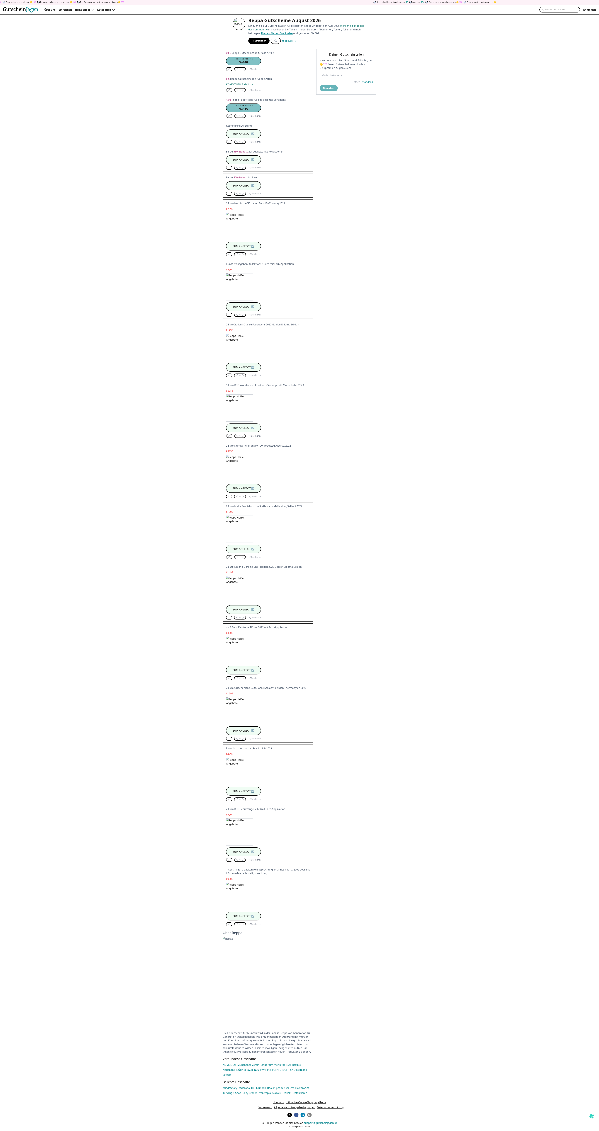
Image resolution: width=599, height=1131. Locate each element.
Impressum (265, 1107)
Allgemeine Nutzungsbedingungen (294, 1107)
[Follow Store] (276, 41)
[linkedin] (302, 1114)
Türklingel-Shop (232, 1093)
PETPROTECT (279, 1070)
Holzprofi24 (302, 1088)
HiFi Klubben (258, 1088)
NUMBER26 (229, 1065)
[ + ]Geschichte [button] (254, 69)
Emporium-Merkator (273, 1065)
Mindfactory (230, 1088)
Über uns (278, 1102)
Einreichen (260, 40)
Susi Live (289, 1088)
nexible (296, 1065)
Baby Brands (250, 1093)
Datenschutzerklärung (330, 1107)
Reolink (286, 1093)
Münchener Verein (248, 1065)
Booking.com (275, 1088)
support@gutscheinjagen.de (320, 1123)
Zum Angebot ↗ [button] (243, 133)
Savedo (227, 1075)
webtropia (265, 1093)
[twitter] (289, 1114)
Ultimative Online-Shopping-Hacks (306, 1102)
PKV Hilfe (265, 1070)
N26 (288, 1065)
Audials (276, 1093)
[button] (243, 61)
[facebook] (296, 1114)
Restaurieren (299, 1093)
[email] (309, 1114)
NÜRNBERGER (244, 1070)
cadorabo (244, 1088)
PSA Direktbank (298, 1070)
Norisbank (229, 1070)
